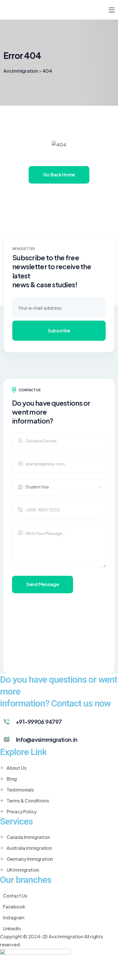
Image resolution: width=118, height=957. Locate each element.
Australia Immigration (29, 848)
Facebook (14, 907)
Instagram (13, 917)
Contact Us (15, 896)
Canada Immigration (28, 837)
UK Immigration (23, 870)
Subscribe (59, 331)
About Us (16, 768)
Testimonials (20, 790)
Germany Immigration (30, 859)
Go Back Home (59, 175)
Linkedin (12, 928)
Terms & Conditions (28, 801)
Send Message (42, 584)
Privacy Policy (22, 811)
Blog (12, 779)
